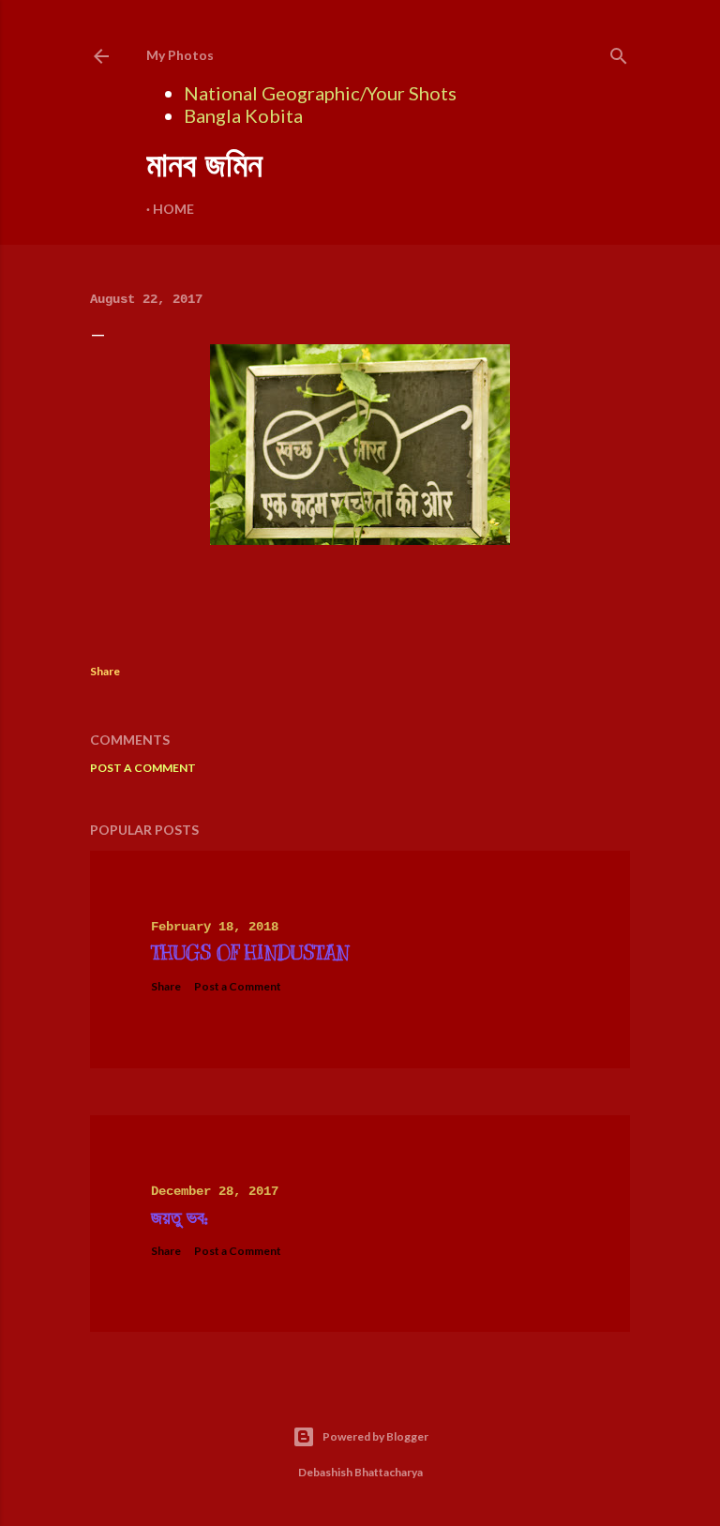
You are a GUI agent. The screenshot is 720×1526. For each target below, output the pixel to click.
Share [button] (105, 671)
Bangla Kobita (243, 115)
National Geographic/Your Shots (320, 93)
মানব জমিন (204, 164)
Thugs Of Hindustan (250, 953)
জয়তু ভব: (179, 1218)
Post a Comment (143, 768)
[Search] (619, 52)
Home (173, 209)
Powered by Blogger (375, 1436)
